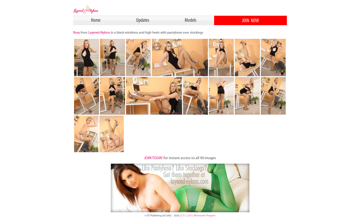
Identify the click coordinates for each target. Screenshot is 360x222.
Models (190, 20)
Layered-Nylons (99, 33)
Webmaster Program (204, 215)
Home (95, 20)
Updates (142, 20)
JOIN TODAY (153, 158)
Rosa (77, 33)
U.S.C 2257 (186, 215)
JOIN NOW (250, 20)
